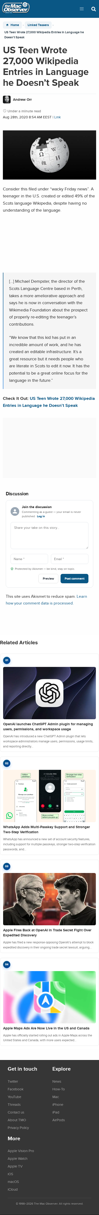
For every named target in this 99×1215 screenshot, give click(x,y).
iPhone (57, 1104)
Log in (41, 516)
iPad (55, 1112)
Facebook (16, 1089)
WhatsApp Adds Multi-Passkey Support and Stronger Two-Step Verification (46, 829)
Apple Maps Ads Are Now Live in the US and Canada (46, 1028)
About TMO (17, 1119)
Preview (48, 578)
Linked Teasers (38, 25)
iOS (10, 1173)
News (56, 1081)
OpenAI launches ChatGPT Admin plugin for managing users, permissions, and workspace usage (48, 726)
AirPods (58, 1119)
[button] (81, 9)
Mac (55, 1096)
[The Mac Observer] (16, 9)
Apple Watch (17, 1158)
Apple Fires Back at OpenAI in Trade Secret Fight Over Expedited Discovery (47, 932)
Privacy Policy (18, 1127)
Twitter (13, 1081)
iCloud (13, 1189)
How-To (58, 1089)
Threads (14, 1104)
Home (15, 25)
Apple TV (15, 1166)
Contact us (16, 1112)
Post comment (74, 578)
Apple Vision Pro (21, 1150)
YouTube (14, 1096)
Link (57, 117)
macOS (13, 1181)
